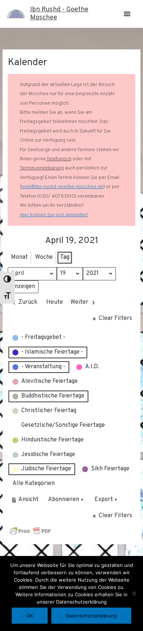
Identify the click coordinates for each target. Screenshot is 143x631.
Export (104, 499)
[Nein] (134, 593)
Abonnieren (63, 499)
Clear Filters (115, 318)
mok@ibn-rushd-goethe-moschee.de (62, 187)
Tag (64, 257)
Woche (44, 257)
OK (29, 616)
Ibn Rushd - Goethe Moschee (59, 13)
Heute (54, 302)
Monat (19, 257)
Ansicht (26, 501)
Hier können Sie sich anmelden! (54, 215)
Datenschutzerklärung (91, 616)
